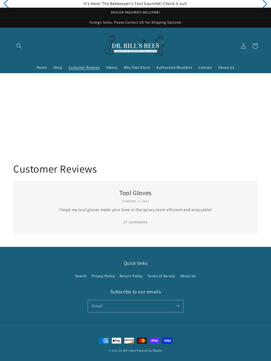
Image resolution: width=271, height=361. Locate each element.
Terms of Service (161, 276)
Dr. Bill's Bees (127, 350)
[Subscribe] (177, 306)
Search (81, 276)
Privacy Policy (103, 276)
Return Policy (131, 276)
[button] (19, 46)
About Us (188, 276)
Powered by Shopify (149, 350)
